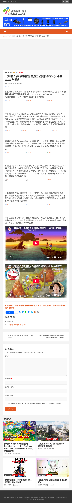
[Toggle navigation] (5, 31)
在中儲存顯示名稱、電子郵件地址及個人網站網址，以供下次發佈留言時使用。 (34, 403)
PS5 (17, 73)
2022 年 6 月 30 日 (10, 83)
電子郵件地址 (10, 387)
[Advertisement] (36, 53)
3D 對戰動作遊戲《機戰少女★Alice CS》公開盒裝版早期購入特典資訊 (51, 337)
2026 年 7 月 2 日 (9, 453)
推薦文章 (20, 436)
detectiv (19, 83)
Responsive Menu (67, 1)
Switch (21, 73)
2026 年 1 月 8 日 (9, 485)
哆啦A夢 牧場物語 (14, 325)
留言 (7, 356)
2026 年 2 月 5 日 (43, 448)
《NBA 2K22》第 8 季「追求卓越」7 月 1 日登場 (20, 337)
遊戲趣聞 (55, 439)
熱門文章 (26, 436)
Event (6, 436)
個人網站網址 (9, 395)
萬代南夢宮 (23, 325)
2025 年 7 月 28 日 (43, 485)
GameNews (9, 73)
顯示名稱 (8, 379)
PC (14, 73)
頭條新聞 (7, 439)
